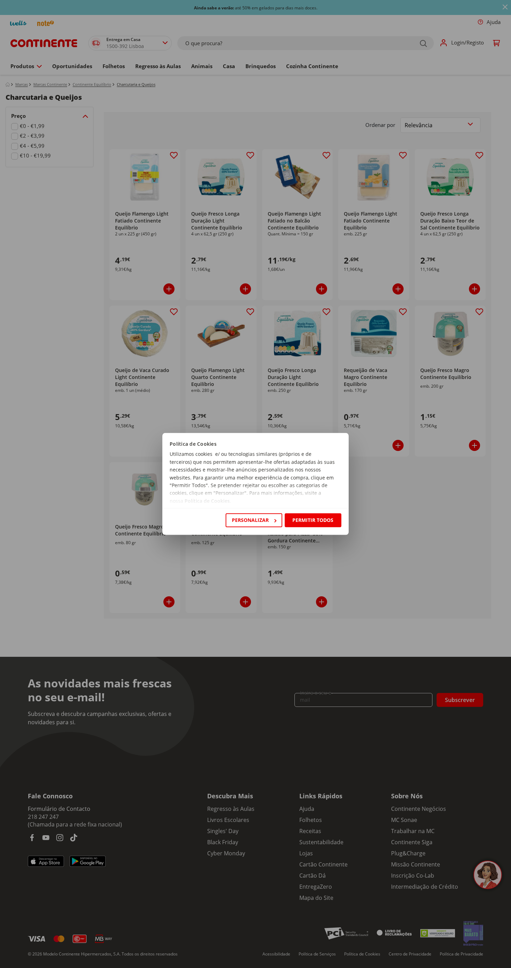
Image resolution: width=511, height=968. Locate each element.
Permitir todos (312, 520)
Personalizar (250, 520)
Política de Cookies (207, 501)
